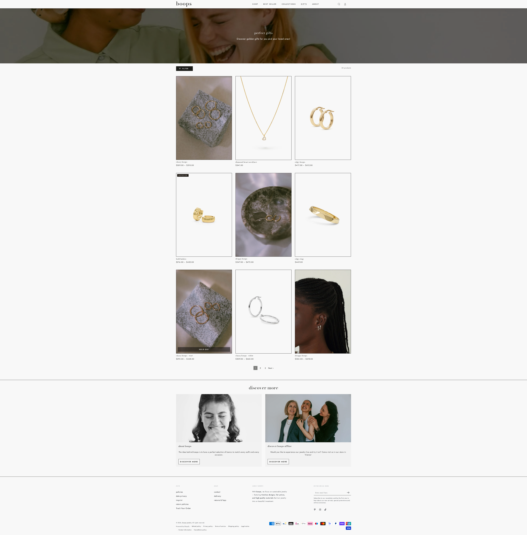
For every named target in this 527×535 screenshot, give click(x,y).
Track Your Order (183, 508)
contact (217, 492)
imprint (179, 500)
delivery (217, 496)
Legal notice (245, 526)
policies (179, 492)
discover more (189, 462)
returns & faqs (220, 500)
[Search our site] (339, 4)
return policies (182, 504)
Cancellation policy (200, 530)
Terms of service (220, 526)
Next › (271, 368)
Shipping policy (233, 526)
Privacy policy (208, 526)
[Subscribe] (349, 492)
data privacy (181, 496)
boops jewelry (186, 523)
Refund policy (196, 526)
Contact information (185, 530)
